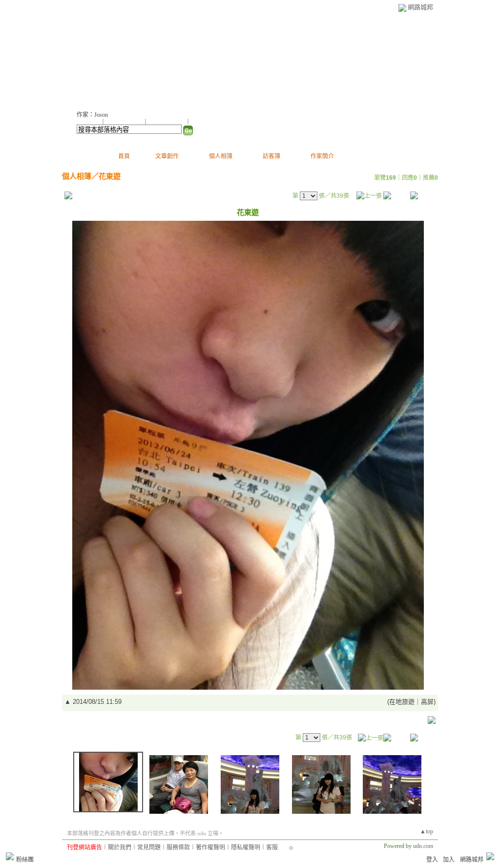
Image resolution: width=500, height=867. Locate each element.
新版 (184, 58)
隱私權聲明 (245, 847)
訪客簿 (271, 156)
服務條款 (178, 847)
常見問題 (149, 847)
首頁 (124, 156)
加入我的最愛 (167, 122)
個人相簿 (220, 156)
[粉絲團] (10, 856)
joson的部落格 (115, 58)
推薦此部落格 (125, 122)
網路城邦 (420, 7)
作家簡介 (322, 156)
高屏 (427, 701)
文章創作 (167, 156)
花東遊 (110, 176)
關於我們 (119, 847)
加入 (449, 859)
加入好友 (88, 122)
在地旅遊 (402, 701)
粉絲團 (25, 859)
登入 (432, 859)
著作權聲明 (210, 847)
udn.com (423, 846)
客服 (272, 847)
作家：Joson (92, 114)
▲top (426, 831)
